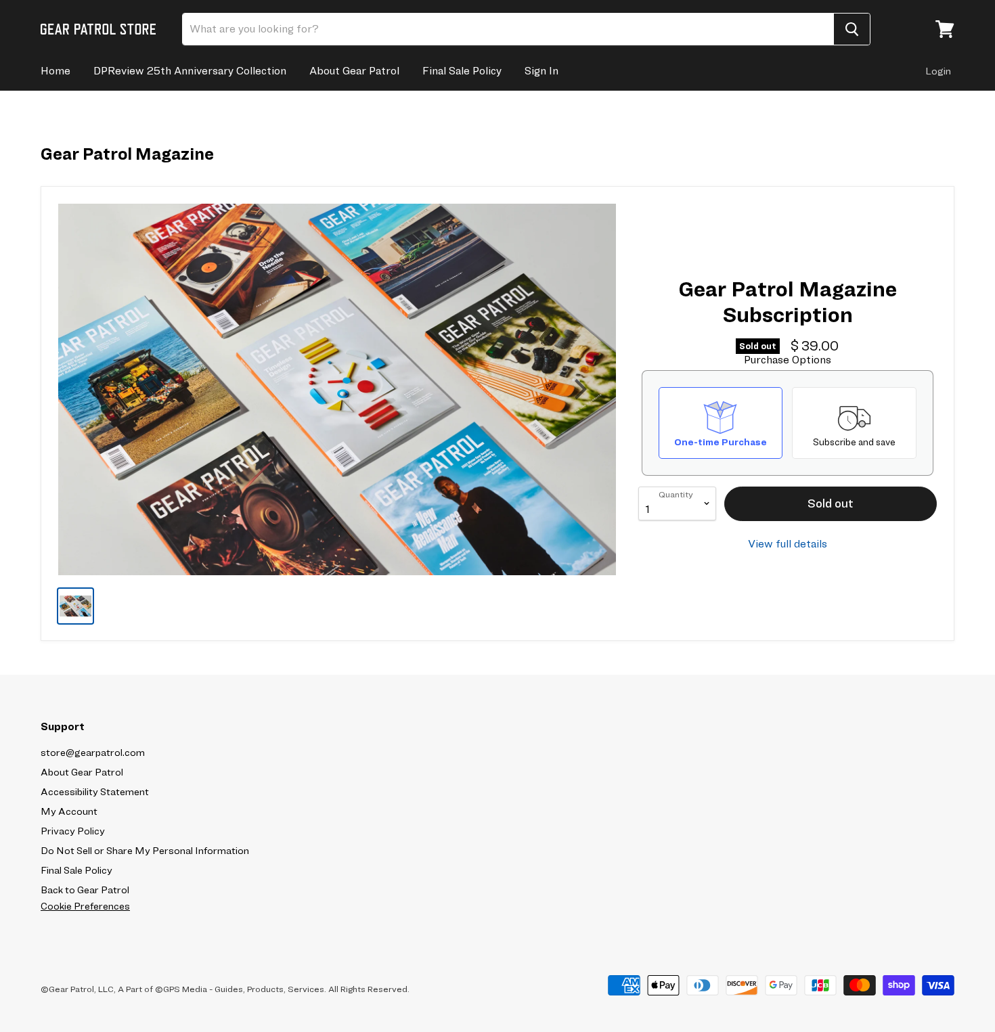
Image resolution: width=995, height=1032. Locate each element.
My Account (69, 811)
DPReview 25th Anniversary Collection (189, 70)
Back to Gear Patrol (85, 890)
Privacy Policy (73, 831)
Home (55, 70)
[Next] (578, 389)
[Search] (852, 29)
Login (938, 71)
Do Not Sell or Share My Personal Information (145, 851)
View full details (787, 544)
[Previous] (95, 389)
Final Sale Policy (462, 70)
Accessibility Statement (95, 792)
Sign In (541, 70)
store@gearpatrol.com (93, 752)
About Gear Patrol (354, 70)
